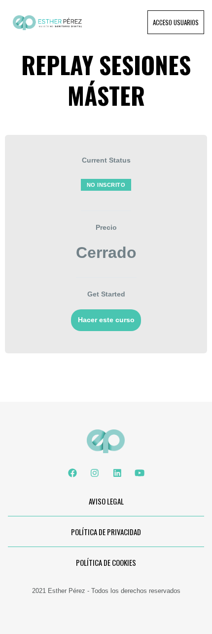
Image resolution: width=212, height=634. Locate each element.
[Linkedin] (117, 473)
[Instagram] (95, 473)
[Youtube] (139, 473)
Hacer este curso (106, 320)
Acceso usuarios (176, 22)
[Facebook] (72, 473)
